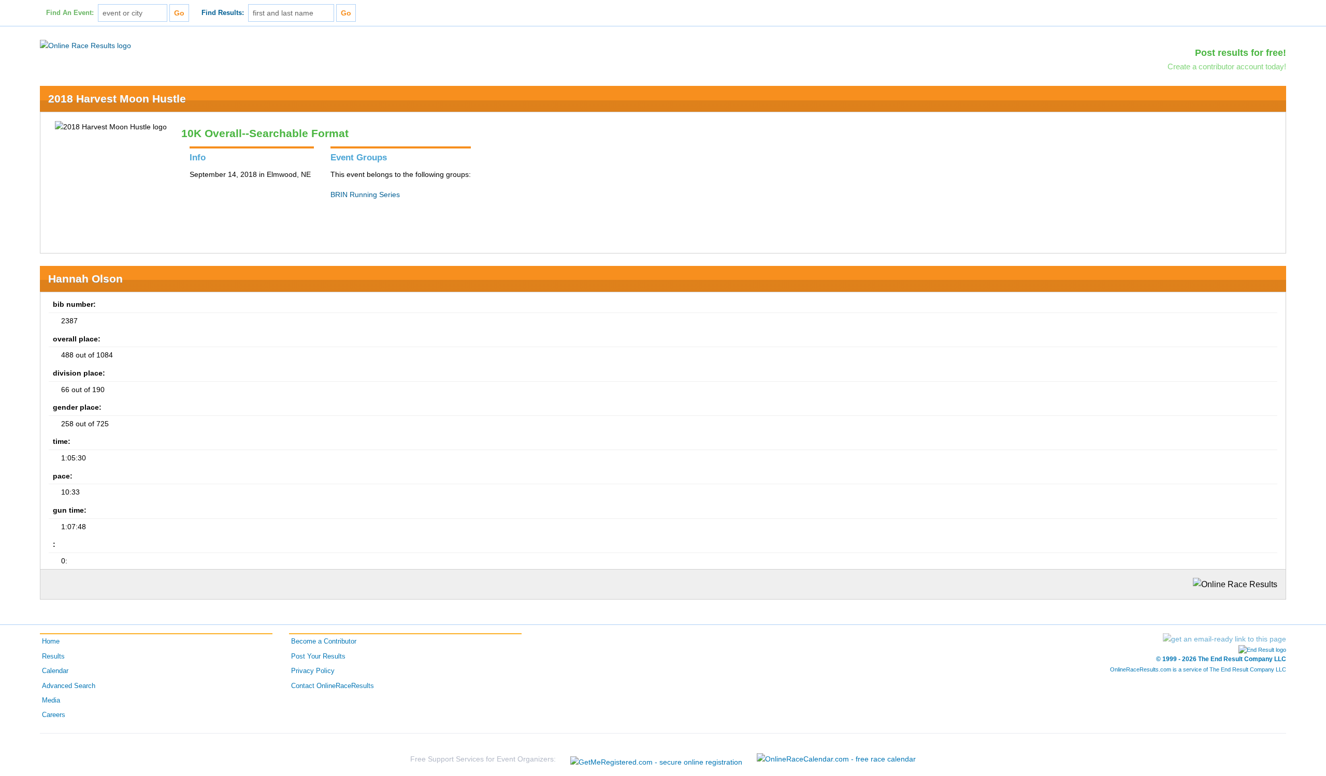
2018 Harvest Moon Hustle (117, 99)
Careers (53, 715)
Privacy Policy (313, 671)
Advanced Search (68, 686)
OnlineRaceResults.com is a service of (1198, 669)
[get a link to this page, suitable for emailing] (1224, 639)
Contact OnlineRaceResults (332, 686)
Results (53, 656)
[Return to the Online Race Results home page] (85, 45)
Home (51, 641)
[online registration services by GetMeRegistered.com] (656, 759)
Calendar (55, 671)
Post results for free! (1240, 53)
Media (51, 700)
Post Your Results (318, 656)
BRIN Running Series (365, 194)
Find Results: (222, 13)
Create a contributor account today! (1227, 66)
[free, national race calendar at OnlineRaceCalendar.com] (836, 759)
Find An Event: (70, 13)
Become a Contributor (323, 641)
